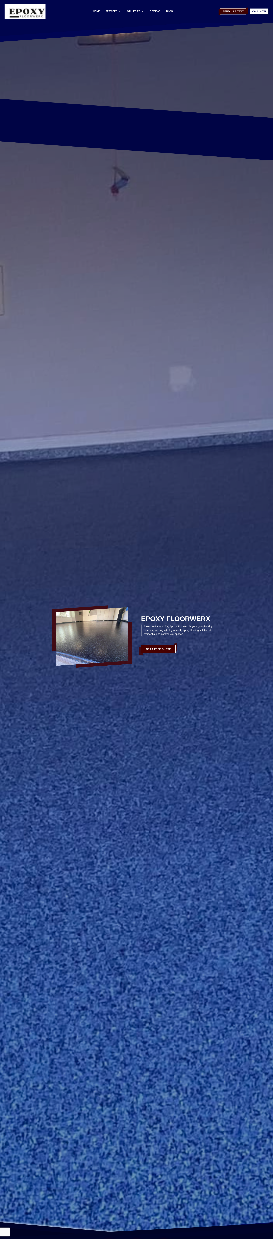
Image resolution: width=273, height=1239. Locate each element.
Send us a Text (233, 11)
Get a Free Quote (158, 649)
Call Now (259, 11)
